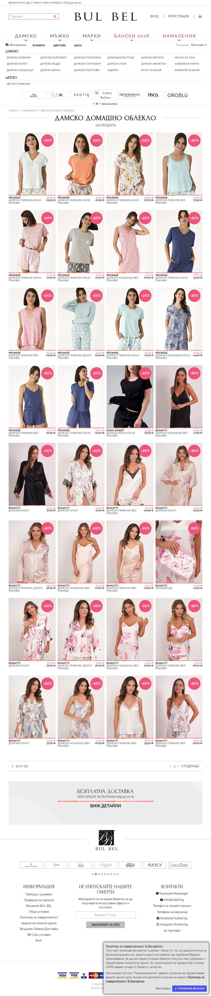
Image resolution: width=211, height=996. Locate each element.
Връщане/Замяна (32, 924)
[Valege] (18, 860)
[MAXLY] (67, 860)
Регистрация (178, 16)
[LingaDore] (92, 860)
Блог (39, 935)
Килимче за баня (187, 70)
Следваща (190, 761)
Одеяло (113, 70)
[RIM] (162, 860)
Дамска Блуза (50, 70)
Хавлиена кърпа (187, 63)
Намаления (29, 105)
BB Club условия (38, 930)
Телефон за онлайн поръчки (172, 901)
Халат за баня (151, 70)
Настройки (163, 988)
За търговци (172, 925)
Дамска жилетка (153, 63)
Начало (13, 105)
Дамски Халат (17, 63)
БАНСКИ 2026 (132, 35)
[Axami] (187, 860)
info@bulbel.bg (174, 895)
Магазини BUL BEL (39, 901)
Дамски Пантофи (87, 70)
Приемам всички (190, 988)
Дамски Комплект (53, 57)
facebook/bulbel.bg (173, 913)
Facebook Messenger (173, 888)
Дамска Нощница (20, 70)
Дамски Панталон (87, 57)
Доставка (51, 924)
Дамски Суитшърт (87, 63)
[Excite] (137, 860)
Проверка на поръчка (39, 895)
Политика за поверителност (39, 912)
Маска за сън (185, 57)
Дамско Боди (50, 63)
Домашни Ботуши (121, 57)
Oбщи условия (39, 907)
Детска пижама (18, 83)
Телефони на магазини (172, 907)
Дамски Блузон (152, 57)
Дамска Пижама (19, 57)
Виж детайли (105, 801)
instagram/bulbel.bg (174, 919)
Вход (154, 16)
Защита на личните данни (38, 918)
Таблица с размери (39, 889)
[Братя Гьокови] (42, 860)
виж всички (109, 99)
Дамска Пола (117, 63)
